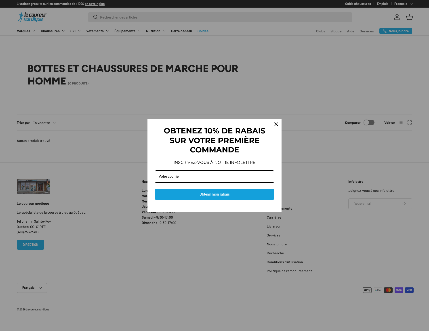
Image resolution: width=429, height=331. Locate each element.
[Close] (276, 124)
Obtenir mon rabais (215, 194)
